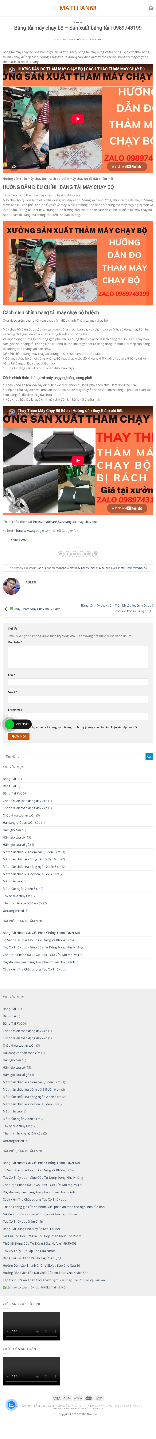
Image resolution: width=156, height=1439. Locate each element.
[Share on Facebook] (67, 554)
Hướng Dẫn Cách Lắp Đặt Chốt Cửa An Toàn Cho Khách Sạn (45, 1273)
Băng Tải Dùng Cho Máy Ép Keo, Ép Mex (31, 1229)
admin (99, 39)
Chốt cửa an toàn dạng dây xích (25, 801)
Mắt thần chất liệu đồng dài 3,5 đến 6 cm (31, 859)
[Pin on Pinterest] (88, 554)
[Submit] (149, 756)
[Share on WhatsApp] (61, 554)
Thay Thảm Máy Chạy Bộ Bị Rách (36, 609)
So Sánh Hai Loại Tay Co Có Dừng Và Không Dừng (39, 940)
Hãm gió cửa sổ (14, 837)
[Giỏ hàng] (151, 8)
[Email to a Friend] (81, 554)
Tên (11, 675)
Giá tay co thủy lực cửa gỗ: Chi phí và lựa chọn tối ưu (40, 1214)
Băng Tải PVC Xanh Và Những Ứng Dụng (32, 1258)
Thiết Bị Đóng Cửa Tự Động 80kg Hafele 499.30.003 (39, 1243)
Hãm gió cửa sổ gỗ (16, 845)
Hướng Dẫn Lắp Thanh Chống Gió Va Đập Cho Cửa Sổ (41, 1265)
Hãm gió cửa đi (13, 830)
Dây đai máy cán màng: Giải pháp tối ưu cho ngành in (40, 962)
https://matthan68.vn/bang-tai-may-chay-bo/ (65, 522)
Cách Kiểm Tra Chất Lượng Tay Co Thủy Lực (34, 969)
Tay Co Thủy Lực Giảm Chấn (23, 1221)
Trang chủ (18, 539)
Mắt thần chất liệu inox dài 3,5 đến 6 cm (31, 874)
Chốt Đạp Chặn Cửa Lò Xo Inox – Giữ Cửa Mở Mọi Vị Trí (42, 955)
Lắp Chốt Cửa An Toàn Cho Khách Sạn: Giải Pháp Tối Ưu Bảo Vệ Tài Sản (54, 1280)
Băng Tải (78, 22)
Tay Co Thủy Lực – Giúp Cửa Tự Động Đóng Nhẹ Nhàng (43, 947)
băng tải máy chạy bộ (93, 568)
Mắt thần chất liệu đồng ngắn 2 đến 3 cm (32, 867)
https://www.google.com (33, 531)
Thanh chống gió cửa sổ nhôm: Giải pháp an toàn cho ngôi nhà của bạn (54, 1207)
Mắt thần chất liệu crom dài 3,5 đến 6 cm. (32, 852)
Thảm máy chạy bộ (136, 568)
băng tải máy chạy (70, 568)
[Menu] (5, 8)
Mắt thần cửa (12, 881)
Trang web (15, 710)
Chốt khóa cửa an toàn (19, 815)
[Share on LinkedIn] (95, 554)
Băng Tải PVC (12, 793)
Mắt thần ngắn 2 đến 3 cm (21, 889)
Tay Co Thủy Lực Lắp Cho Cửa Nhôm (29, 1251)
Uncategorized (13, 911)
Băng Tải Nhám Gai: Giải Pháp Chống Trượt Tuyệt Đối (41, 933)
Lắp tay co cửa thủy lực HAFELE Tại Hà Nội (36, 1287)
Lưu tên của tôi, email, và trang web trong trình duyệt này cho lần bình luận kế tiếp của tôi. (76, 727)
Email (12, 692)
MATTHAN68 (78, 8)
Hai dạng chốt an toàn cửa (21, 822)
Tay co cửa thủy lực (16, 896)
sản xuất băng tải (115, 568)
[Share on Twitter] (74, 554)
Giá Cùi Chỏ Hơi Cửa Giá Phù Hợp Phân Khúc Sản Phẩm (42, 1236)
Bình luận (15, 642)
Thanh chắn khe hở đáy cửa (22, 903)
